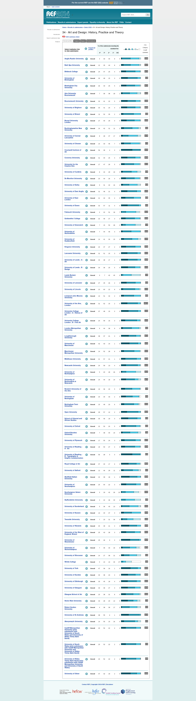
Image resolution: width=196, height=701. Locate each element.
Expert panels (82, 22)
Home (64, 27)
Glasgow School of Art (73, 594)
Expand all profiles (91, 48)
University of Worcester (74, 555)
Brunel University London (71, 121)
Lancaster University (73, 253)
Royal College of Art (72, 464)
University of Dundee (73, 575)
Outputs (76, 41)
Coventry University (72, 157)
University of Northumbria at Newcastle (70, 381)
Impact (83, 41)
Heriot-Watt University (73, 601)
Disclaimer (109, 684)
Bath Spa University (72, 65)
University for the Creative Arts (71, 165)
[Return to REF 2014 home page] (59, 15)
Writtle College (70, 562)
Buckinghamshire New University (73, 129)
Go (148, 15)
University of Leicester (73, 283)
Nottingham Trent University (71, 405)
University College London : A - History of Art (73, 313)
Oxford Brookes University (71, 433)
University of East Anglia (74, 191)
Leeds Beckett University (70, 276)
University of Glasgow (73, 588)
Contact (128, 22)
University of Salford (72, 470)
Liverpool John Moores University (74, 297)
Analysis (57, 41)
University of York (71, 568)
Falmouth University (72, 212)
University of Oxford (72, 426)
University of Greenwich (74, 225)
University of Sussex (73, 513)
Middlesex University (73, 359)
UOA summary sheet (72, 37)
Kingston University (72, 247)
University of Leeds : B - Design (74, 268)
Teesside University (72, 519)
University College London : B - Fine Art (73, 321)
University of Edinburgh (74, 581)
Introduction (56, 34)
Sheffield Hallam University (71, 478)
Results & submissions (67, 22)
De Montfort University (73, 178)
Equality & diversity (97, 22)
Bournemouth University (74, 101)
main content (56, 6)
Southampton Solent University (73, 493)
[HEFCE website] (92, 692)
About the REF (112, 22)
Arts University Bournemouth (70, 94)
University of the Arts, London (73, 304)
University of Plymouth (73, 440)
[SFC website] (110, 692)
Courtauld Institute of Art (73, 151)
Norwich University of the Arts (73, 390)
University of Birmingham (69, 79)
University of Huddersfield (70, 240)
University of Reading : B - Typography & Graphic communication (74, 456)
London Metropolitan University (73, 329)
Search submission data (53, 38)
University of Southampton (70, 485)
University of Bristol (72, 114)
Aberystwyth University (74, 621)
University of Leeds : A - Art (74, 261)
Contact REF (86, 684)
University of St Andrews (74, 615)
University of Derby (72, 185)
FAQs (122, 22)
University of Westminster (69, 541)
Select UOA (88, 27)
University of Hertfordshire (70, 232)
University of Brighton (73, 107)
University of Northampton (70, 373)
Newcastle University (73, 365)
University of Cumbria (73, 172)
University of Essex (72, 205)
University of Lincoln (73, 289)
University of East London (71, 199)
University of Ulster (72, 673)
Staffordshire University (74, 500)
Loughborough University (70, 337)
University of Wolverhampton (71, 548)
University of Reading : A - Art (73, 448)
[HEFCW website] (71, 692)
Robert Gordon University (70, 608)
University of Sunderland (74, 506)
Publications (51, 22)
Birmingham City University (71, 86)
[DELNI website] (128, 692)
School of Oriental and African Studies (73, 419)
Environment (91, 41)
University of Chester (73, 143)
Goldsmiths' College (72, 218)
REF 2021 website (101, 3)
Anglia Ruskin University (74, 58)
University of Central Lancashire (72, 137)
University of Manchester (69, 344)
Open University (71, 412)
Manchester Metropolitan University (74, 352)
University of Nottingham (69, 397)
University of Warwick (73, 526)
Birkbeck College (71, 71)
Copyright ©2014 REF (98, 684)
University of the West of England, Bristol (74, 533)
